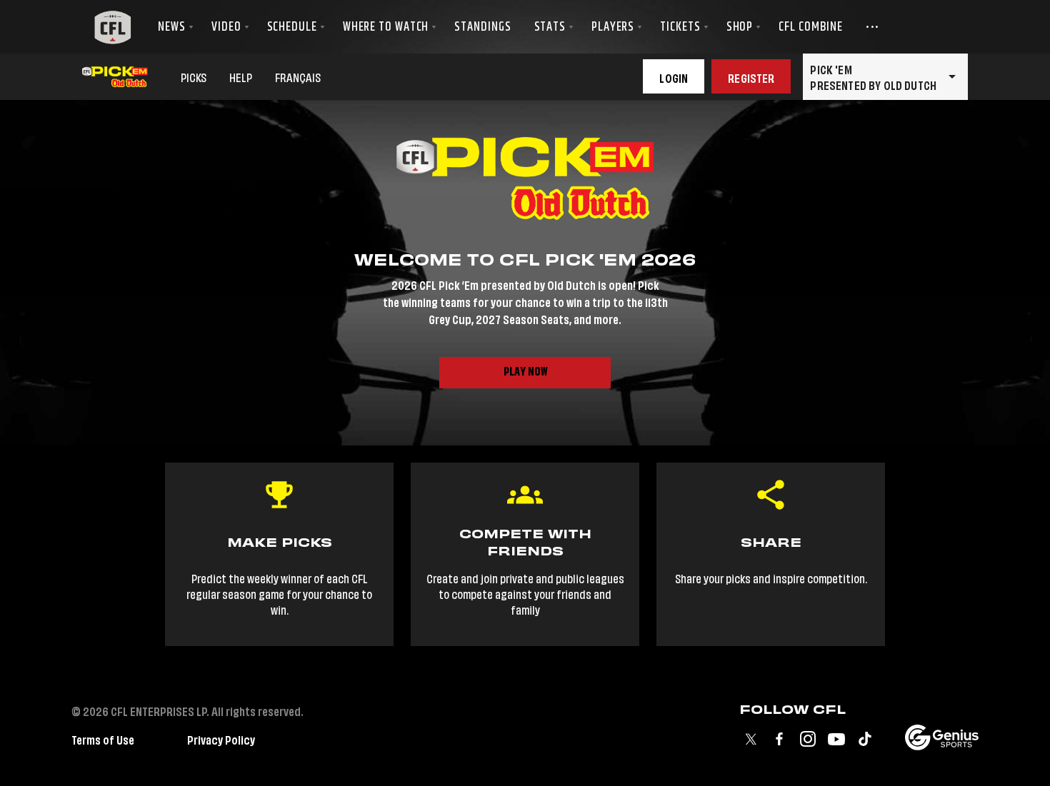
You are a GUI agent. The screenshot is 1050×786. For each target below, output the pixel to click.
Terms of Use (102, 738)
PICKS (193, 76)
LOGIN (673, 77)
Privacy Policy (221, 738)
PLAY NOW (525, 372)
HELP (240, 76)
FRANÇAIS (298, 76)
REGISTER (751, 77)
